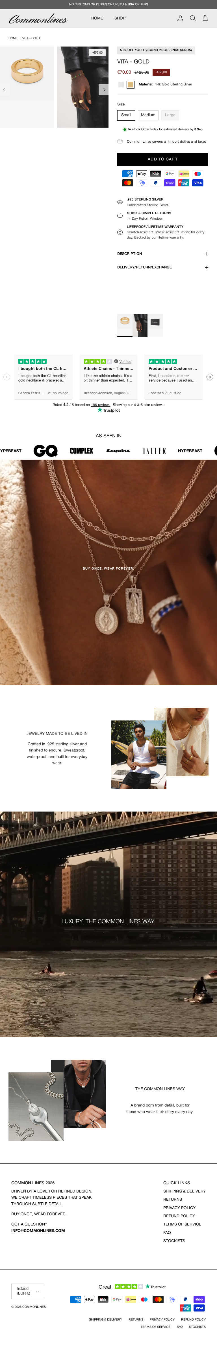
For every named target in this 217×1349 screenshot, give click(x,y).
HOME (97, 18)
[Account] (179, 18)
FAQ (167, 1233)
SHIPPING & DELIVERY (184, 1191)
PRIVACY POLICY (179, 1208)
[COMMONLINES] (38, 18)
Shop (119, 18)
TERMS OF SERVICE (182, 1224)
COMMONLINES (34, 1307)
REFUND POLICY (179, 1216)
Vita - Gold (31, 38)
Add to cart (162, 159)
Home (13, 38)
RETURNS (172, 1200)
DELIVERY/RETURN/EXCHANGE (144, 267)
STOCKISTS (174, 1241)
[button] (104, 89)
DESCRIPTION (129, 253)
